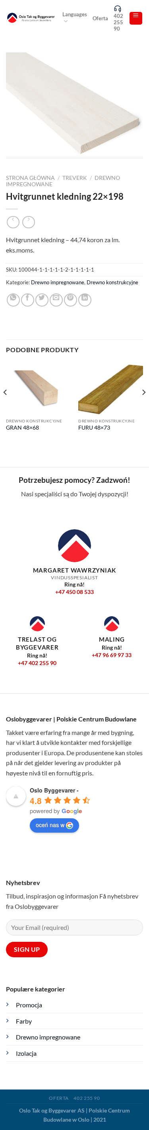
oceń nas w (50, 825)
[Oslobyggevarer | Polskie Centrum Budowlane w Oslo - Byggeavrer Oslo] (31, 18)
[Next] (143, 408)
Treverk (74, 178)
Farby (24, 1021)
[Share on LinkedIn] (84, 300)
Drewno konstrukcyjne (112, 282)
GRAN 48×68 (22, 427)
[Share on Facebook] (27, 300)
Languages (74, 14)
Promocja (29, 1005)
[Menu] (136, 18)
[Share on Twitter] (41, 300)
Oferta (100, 18)
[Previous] (6, 408)
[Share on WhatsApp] (13, 300)
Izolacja (26, 1053)
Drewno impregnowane (57, 282)
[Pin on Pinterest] (70, 300)
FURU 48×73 (94, 427)
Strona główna (30, 178)
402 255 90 (118, 22)
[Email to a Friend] (56, 300)
